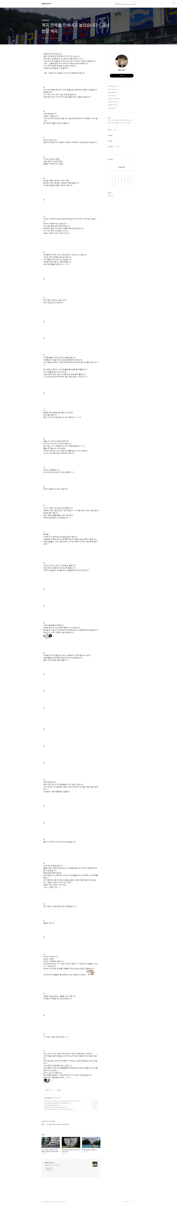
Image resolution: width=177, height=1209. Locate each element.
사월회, (112, 120)
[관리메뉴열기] (173, 3)
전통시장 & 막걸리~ (114, 98)
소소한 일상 (112, 108)
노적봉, (128, 123)
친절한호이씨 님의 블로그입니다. (53, 1165)
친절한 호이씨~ (46, 4)
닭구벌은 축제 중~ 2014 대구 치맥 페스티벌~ (55, 1107)
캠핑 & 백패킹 (113, 92)
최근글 (109, 129)
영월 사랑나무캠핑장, (124, 120)
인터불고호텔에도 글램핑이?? (51, 1105)
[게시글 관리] (52, 1090)
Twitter (118, 146)
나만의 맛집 (112, 95)
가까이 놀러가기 (48, 1098)
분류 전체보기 (113, 86)
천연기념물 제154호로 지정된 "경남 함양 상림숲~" (56, 1103)
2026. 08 (121, 167)
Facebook (111, 146)
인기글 (114, 129)
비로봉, (109, 123)
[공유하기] (50, 1090)
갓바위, (121, 123)
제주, (109, 120)
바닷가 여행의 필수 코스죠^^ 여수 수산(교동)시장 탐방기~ (58, 1109)
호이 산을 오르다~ (114, 89)
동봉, (125, 123)
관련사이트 (126, 1201)
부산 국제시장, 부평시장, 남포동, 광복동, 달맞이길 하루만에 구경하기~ (61, 1101)
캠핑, (130, 120)
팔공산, (116, 120)
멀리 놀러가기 (112, 105)
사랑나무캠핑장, (115, 123)
